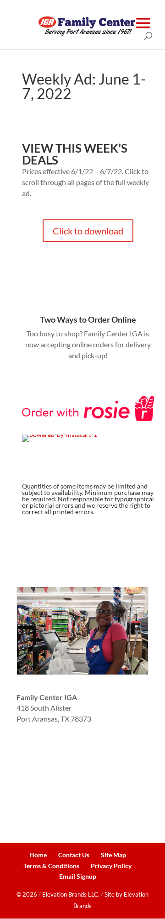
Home (38, 855)
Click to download (88, 230)
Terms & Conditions (51, 866)
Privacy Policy (111, 866)
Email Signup (77, 876)
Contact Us (73, 855)
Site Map (113, 855)
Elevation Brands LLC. (70, 894)
